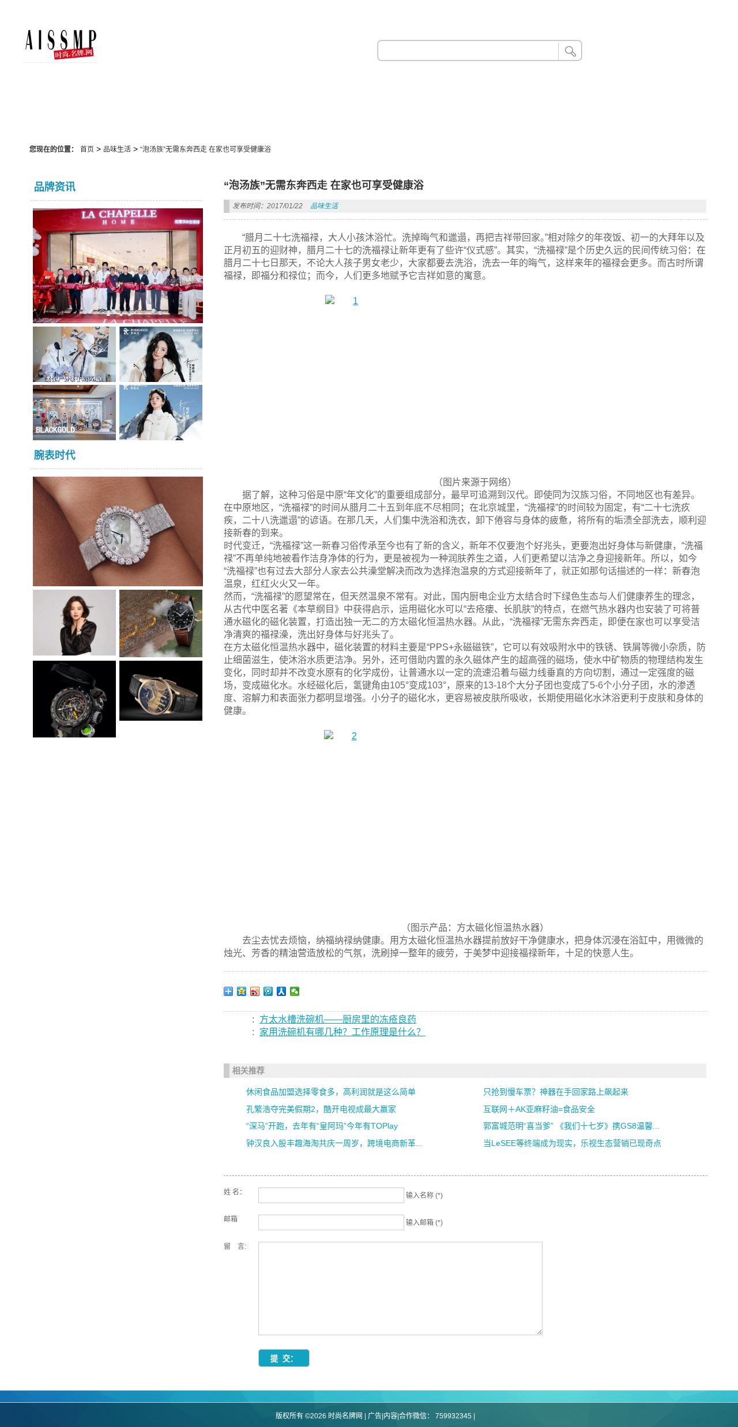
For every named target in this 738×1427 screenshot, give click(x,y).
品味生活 (117, 149)
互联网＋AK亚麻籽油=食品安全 (539, 1109)
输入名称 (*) (424, 1196)
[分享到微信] (295, 991)
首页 (87, 149)
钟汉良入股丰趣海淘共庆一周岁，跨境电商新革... (334, 1143)
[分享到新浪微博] (255, 991)
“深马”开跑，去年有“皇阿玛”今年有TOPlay (322, 1125)
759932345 (453, 1416)
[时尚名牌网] (61, 60)
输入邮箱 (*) (424, 1223)
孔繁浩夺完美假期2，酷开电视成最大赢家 (321, 1109)
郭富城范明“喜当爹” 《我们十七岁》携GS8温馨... (571, 1125)
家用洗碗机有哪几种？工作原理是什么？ (342, 1032)
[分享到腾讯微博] (268, 991)
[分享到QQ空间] (242, 991)
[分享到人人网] (282, 991)
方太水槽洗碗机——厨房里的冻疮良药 (337, 1019)
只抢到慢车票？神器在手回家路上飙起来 (555, 1091)
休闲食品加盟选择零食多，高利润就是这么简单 (331, 1091)
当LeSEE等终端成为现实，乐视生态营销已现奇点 (572, 1143)
